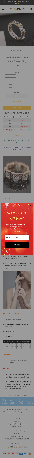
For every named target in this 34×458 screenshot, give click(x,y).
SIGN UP (17, 245)
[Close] (30, 205)
